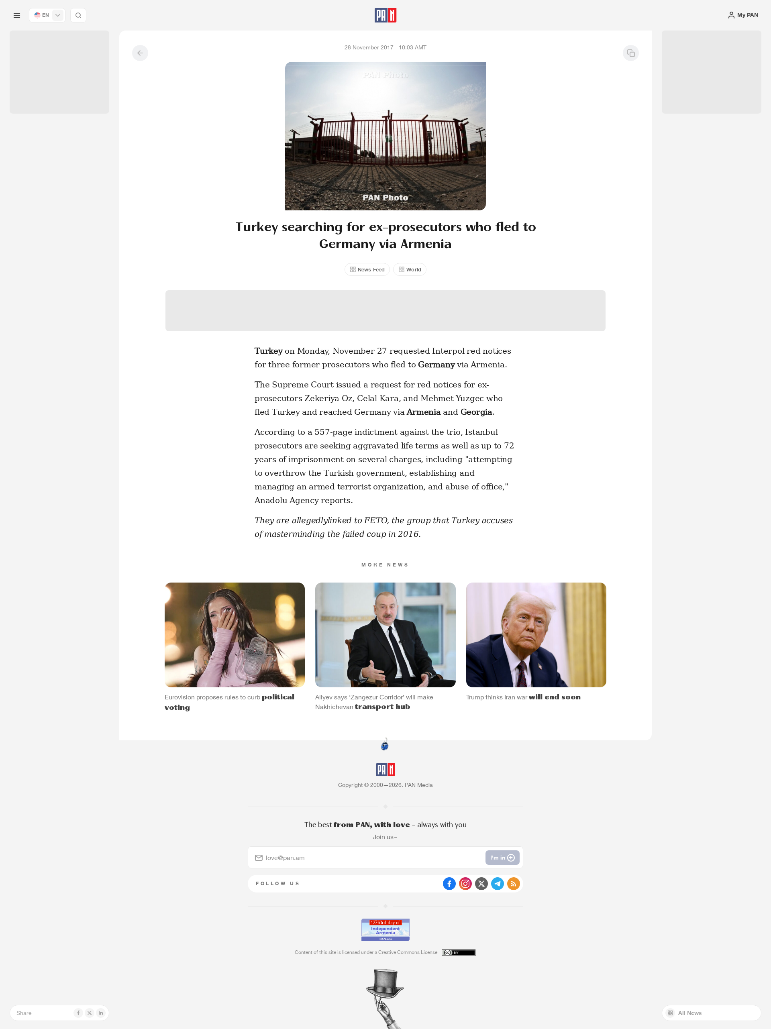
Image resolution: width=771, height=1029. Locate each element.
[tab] (484, 263)
